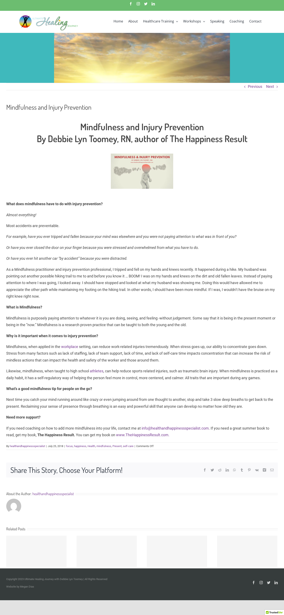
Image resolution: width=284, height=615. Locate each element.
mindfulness (103, 446)
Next (270, 86)
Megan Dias (27, 586)
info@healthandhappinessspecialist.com (175, 428)
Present (117, 446)
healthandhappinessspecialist (27, 446)
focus (69, 446)
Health (91, 446)
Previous (255, 86)
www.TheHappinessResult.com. (143, 435)
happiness (80, 446)
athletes (96, 371)
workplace (69, 346)
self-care (128, 446)
